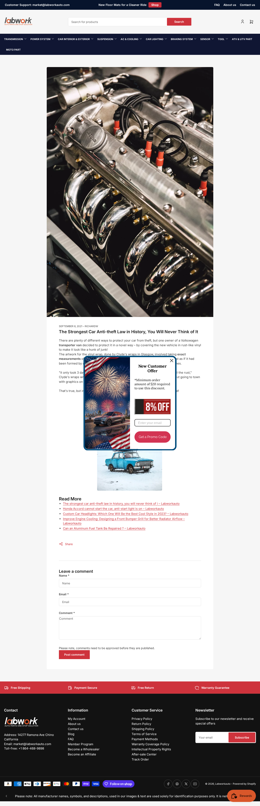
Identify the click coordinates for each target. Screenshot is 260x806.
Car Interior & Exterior (74, 39)
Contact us (247, 5)
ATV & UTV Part (242, 39)
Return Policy (141, 724)
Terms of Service (144, 734)
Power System (40, 39)
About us (229, 5)
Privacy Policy (142, 719)
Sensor (205, 39)
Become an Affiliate (82, 754)
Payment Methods (145, 739)
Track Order (140, 759)
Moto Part (13, 49)
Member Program (80, 744)
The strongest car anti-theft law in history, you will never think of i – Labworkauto (121, 504)
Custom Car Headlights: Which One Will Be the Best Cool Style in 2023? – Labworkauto (125, 514)
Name (64, 575)
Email (64, 594)
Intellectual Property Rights (151, 749)
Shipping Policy (143, 729)
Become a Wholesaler (84, 749)
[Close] (172, 360)
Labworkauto (222, 783)
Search (179, 21)
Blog (71, 734)
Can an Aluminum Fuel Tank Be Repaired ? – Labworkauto (104, 528)
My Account (76, 719)
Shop (155, 5)
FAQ (217, 5)
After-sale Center (144, 754)
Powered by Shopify (244, 783)
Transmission (13, 39)
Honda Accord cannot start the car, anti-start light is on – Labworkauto (113, 509)
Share (69, 544)
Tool (221, 39)
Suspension (105, 39)
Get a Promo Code (153, 437)
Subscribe (242, 737)
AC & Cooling (129, 39)
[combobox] (130, 21)
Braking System (182, 39)
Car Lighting (154, 39)
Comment (67, 613)
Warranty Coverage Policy (150, 744)
